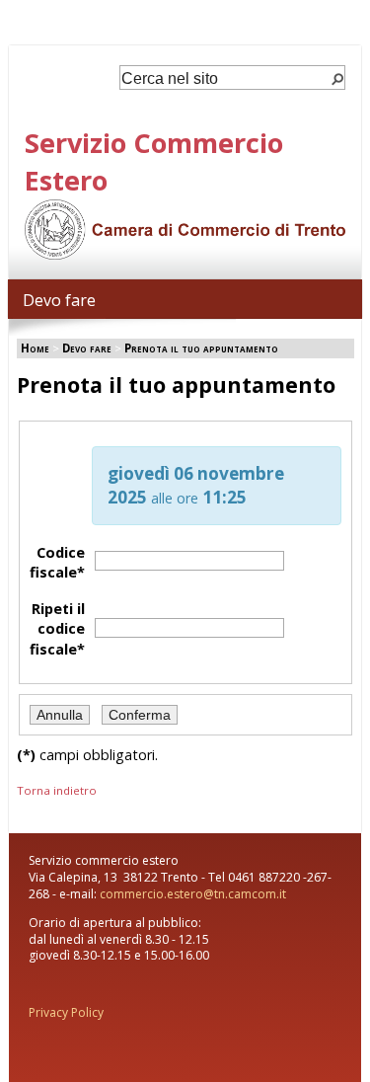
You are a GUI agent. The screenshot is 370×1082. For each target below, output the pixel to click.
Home (35, 348)
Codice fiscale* (57, 562)
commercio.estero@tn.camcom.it (193, 894)
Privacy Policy (66, 1012)
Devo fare (59, 300)
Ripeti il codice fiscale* (57, 628)
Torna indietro (57, 790)
